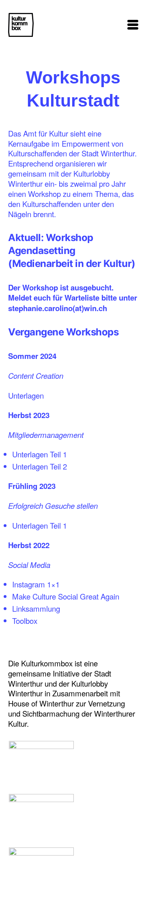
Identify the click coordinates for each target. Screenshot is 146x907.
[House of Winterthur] (41, 758)
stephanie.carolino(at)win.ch (57, 308)
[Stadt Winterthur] (41, 865)
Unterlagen (26, 395)
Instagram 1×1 (36, 584)
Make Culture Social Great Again (65, 596)
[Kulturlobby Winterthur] (41, 811)
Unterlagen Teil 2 (39, 466)
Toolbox (24, 620)
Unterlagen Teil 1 (39, 454)
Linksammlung (36, 608)
